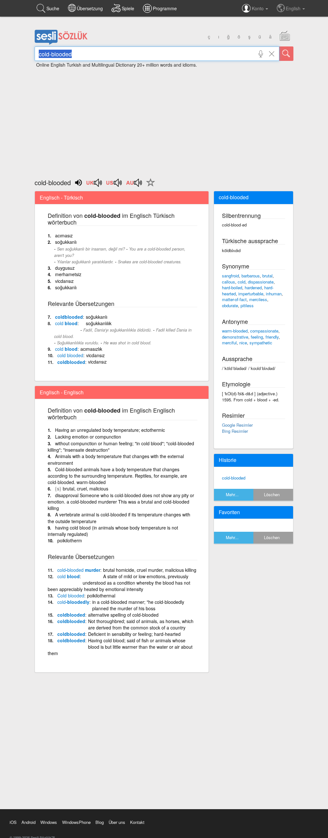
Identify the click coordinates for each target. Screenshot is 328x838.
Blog (99, 822)
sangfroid (230, 276)
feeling (257, 337)
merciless (258, 299)
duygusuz (65, 268)
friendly (272, 337)
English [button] (294, 8)
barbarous (251, 276)
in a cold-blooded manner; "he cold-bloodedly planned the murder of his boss (138, 605)
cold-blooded (233, 478)
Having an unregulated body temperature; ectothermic (110, 430)
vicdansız (64, 281)
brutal (267, 276)
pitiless (247, 305)
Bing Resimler (235, 431)
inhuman (274, 294)
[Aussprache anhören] (94, 185)
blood (66, 323)
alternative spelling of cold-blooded (123, 615)
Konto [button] (258, 8)
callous (228, 282)
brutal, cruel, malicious (85, 488)
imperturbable (250, 294)
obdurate (230, 305)
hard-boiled (232, 287)
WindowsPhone (76, 822)
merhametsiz (68, 274)
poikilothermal (101, 595)
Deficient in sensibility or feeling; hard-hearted (134, 634)
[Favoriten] (149, 186)
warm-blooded (235, 331)
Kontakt (137, 822)
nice (243, 343)
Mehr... (232, 494)
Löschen (272, 494)
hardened (253, 287)
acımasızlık (91, 349)
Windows (48, 822)
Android (28, 822)
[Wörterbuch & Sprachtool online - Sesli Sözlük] (61, 43)
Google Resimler (237, 425)
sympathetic (261, 343)
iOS (13, 822)
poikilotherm (69, 540)
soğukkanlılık (98, 323)
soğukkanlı (66, 242)
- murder (78, 570)
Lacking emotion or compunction (88, 436)
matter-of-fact (234, 299)
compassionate (264, 331)
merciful (229, 343)
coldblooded (69, 317)
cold (241, 282)
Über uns (117, 822)
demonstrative (235, 337)
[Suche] (286, 53)
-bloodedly (73, 602)
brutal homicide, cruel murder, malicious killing (149, 570)
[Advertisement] (164, 120)
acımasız (64, 235)
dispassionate (261, 282)
